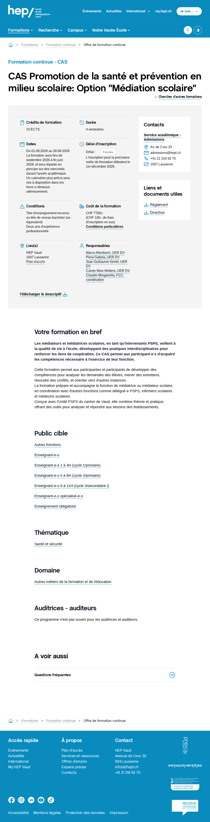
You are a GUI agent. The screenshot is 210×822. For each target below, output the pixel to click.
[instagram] (21, 800)
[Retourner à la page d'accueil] (10, 44)
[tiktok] (51, 800)
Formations (29, 45)
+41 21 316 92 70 (127, 772)
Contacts (69, 772)
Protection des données (85, 813)
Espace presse (74, 767)
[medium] (41, 800)
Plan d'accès (72, 750)
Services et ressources (80, 756)
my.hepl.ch (163, 11)
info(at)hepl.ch (126, 767)
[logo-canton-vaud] (185, 746)
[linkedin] (31, 800)
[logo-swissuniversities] (185, 766)
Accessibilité (18, 813)
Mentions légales (47, 813)
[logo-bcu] (185, 807)
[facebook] (11, 800)
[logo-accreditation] (185, 784)
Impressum (119, 813)
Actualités (113, 11)
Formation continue (60, 45)
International (18, 761)
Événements (92, 11)
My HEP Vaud (19, 767)
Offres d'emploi (74, 761)
